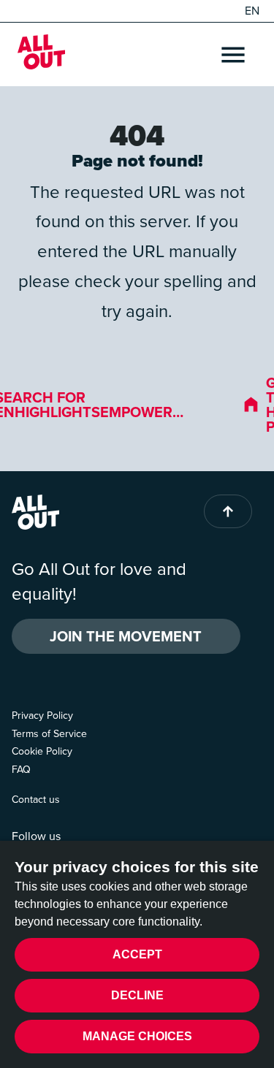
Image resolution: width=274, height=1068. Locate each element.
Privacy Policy (42, 715)
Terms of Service (49, 733)
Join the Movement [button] (126, 636)
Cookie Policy (42, 751)
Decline (137, 995)
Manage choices (137, 1036)
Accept (137, 954)
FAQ (21, 769)
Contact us (36, 799)
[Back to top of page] (228, 511)
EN (252, 11)
